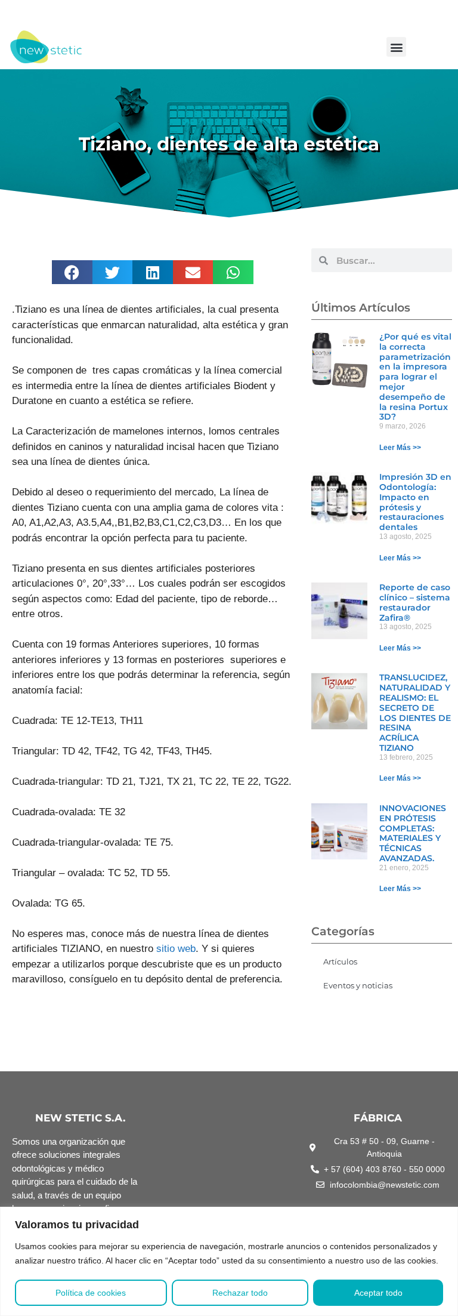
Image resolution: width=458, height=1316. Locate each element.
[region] (229, 1261)
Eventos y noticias (357, 985)
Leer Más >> (400, 447)
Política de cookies (90, 1292)
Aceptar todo (378, 1292)
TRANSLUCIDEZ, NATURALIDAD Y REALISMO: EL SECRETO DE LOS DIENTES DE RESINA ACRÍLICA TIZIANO (415, 712)
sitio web (174, 948)
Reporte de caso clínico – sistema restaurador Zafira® (414, 602)
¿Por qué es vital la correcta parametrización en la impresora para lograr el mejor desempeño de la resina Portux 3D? (415, 376)
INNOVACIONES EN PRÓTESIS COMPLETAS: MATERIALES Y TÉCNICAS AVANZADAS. (412, 833)
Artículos (340, 961)
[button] (396, 47)
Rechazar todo (240, 1292)
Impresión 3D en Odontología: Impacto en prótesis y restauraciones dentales (415, 501)
